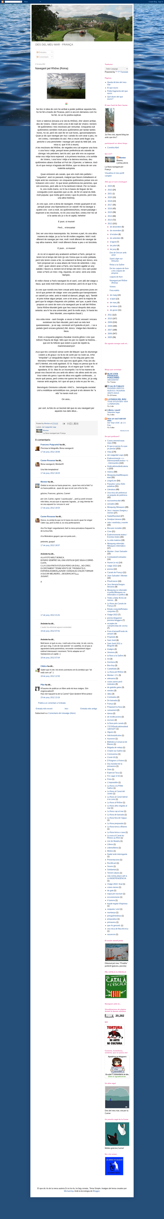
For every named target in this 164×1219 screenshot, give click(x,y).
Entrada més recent (44, 709)
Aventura (111, 662)
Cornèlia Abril (113, 148)
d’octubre (114, 234)
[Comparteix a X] (73, 423)
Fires (109, 779)
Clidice (44, 666)
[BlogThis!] (70, 423)
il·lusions (111, 900)
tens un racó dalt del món (116, 420)
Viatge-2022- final (114, 884)
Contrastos (111, 697)
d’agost (113, 242)
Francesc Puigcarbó (50, 445)
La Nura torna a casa (116, 832)
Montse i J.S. (112, 675)
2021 (110, 194)
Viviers (112, 287)
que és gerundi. (113, 925)
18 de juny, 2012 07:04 (50, 658)
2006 (110, 334)
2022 (110, 190)
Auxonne (111, 739)
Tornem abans (113, 873)
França (110, 704)
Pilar (43, 685)
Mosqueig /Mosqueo (116, 507)
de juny (113, 249)
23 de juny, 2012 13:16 (50, 697)
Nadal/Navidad (113, 516)
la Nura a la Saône (115, 656)
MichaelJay (69, 1191)
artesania (111, 678)
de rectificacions (114, 717)
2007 (110, 330)
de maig (113, 295)
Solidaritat (111, 870)
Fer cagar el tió (113, 776)
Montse (44, 482)
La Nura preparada (115, 823)
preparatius (112, 919)
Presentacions (113, 860)
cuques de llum (116, 277)
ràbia (109, 694)
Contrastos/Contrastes (116, 557)
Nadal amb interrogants (117, 854)
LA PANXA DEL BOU (116, 399)
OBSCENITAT (113, 380)
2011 (110, 315)
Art (108, 659)
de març (113, 303)
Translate (124, 72)
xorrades (111, 504)
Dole (109, 769)
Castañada (112, 669)
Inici (66, 709)
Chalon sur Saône (115, 751)
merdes (110, 691)
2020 (110, 197)
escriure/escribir (114, 501)
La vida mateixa (114, 540)
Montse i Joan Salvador (117, 551)
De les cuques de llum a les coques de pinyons (119, 270)
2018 (110, 201)
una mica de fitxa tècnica (117, 929)
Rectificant (111, 863)
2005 (110, 337)
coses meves (112, 887)
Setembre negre (113, 412)
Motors (110, 851)
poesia (110, 569)
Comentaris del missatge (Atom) (62, 713)
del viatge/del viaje (49, 427)
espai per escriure (114, 894)
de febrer (114, 306)
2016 (110, 208)
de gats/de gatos (114, 687)
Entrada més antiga (88, 709)
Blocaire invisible (114, 528)
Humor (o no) (112, 563)
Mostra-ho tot (124, 431)
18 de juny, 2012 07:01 (50, 631)
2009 (110, 322)
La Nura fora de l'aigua (117, 818)
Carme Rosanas (48, 460)
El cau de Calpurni (115, 386)
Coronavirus (112, 754)
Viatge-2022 (112, 615)
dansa (109, 713)
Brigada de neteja (114, 747)
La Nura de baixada (115, 815)
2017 (110, 205)
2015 (110, 212)
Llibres (110, 844)
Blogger (96, 1191)
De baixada (112, 700)
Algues (110, 732)
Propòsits (111, 637)
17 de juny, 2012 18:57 (50, 545)
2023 (110, 186)
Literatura (111, 489)
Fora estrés (114, 290)
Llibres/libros (112, 848)
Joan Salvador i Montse (117, 576)
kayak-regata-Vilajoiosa (117, 904)
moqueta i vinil (113, 909)
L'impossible (112, 782)
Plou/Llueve (112, 581)
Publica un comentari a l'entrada (52, 703)
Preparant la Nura (114, 707)
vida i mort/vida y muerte (117, 523)
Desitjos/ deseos (114, 519)
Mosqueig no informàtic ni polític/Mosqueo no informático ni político (117, 592)
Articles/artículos (114, 735)
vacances (111, 934)
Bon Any (110, 665)
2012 (110, 224)
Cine (109, 531)
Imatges (110, 649)
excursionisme (113, 897)
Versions (111, 652)
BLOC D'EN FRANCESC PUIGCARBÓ (113, 376)
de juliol (113, 246)
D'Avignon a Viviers (115, 761)
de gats (110, 890)
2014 (110, 216)
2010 (110, 318)
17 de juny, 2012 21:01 (50, 615)
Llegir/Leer (111, 481)
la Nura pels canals (115, 723)
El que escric (112, 88)
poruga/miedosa (114, 916)
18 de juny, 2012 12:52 (50, 676)
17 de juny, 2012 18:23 (50, 473)
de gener (114, 310)
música (110, 472)
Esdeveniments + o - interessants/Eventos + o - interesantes (117, 460)
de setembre (115, 238)
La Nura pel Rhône (115, 672)
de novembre (116, 230)
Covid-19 (111, 757)
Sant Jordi (111, 640)
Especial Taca (113, 773)
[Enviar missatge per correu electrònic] (63, 423)
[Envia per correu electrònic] (68, 423)
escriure (110, 720)
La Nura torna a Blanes (117, 827)
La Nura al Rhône (114, 802)
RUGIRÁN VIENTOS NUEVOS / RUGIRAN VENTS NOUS (116, 390)
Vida (109, 452)
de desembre (116, 227)
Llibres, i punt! (113, 410)
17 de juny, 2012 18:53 (50, 508)
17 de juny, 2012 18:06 (50, 452)
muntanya (111, 912)
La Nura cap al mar (115, 811)
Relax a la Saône (117, 265)
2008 (110, 326)
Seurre (110, 866)
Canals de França (114, 572)
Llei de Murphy (113, 841)
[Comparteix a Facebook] (75, 423)
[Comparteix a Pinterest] (77, 423)
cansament (112, 710)
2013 (110, 220)
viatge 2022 (112, 566)
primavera (111, 922)
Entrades (42, 52)
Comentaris (43, 57)
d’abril (113, 299)
